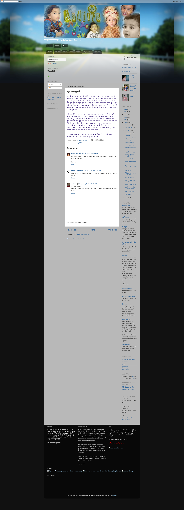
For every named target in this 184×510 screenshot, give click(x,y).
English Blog (87, 52)
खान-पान (57, 52)
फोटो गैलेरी (97, 52)
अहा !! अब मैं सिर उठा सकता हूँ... (130, 138)
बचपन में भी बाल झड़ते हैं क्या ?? (130, 181)
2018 (125, 109)
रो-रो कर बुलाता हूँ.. (129, 177)
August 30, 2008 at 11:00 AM (92, 170)
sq (78, 143)
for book (73, 143)
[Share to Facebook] (101, 140)
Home (50, 46)
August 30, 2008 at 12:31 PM (88, 184)
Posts (51, 84)
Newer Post (71, 230)
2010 (125, 117)
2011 (125, 114)
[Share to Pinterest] (103, 140)
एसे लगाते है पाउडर (129, 142)
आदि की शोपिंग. (128, 194)
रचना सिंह (124, 255)
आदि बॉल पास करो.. (126, 71)
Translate (54, 63)
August (127, 135)
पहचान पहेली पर (125, 369)
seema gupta (75, 153)
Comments (53, 88)
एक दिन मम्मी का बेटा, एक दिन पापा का (130, 188)
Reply (73, 164)
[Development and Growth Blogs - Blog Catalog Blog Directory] (102, 471)
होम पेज (50, 52)
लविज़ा (123, 364)
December (128, 125)
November (128, 127)
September (129, 133)
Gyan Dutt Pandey (77, 170)
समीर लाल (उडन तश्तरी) (128, 296)
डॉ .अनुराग (124, 227)
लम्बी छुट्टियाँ (128, 170)
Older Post (112, 230)
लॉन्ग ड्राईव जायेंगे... (130, 191)
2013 (125, 112)
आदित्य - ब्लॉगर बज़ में (130, 184)
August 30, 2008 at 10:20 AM (89, 153)
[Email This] (96, 140)
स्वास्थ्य (65, 52)
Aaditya (78, 140)
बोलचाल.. (57, 46)
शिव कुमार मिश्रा (126, 319)
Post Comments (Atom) (82, 234)
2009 (125, 120)
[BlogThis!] (97, 140)
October (128, 130)
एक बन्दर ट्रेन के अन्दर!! (133, 76)
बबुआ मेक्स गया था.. (130, 152)
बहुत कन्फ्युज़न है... (129, 145)
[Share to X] (99, 140)
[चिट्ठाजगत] (50, 471)
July (126, 197)
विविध (80, 143)
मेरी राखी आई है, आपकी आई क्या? (130, 173)
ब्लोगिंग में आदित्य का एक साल (129, 67)
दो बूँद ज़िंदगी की (129, 159)
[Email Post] (92, 140)
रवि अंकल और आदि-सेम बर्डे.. (129, 359)
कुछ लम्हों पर (125, 367)
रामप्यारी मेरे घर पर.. (132, 95)
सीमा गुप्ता (124, 304)
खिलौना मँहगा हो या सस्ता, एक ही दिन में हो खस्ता (133, 87)
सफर (71, 52)
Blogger (114, 495)
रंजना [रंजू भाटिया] (127, 288)
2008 (125, 122)
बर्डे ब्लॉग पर (124, 362)
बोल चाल (78, 52)
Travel (65, 46)
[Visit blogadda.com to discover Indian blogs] (68, 471)
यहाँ (133, 376)
